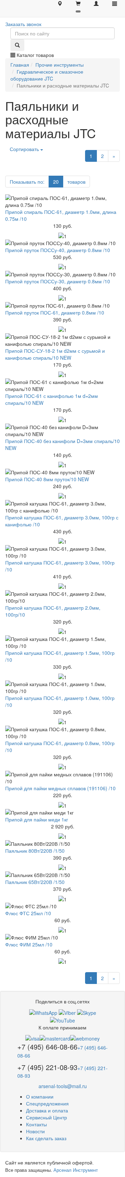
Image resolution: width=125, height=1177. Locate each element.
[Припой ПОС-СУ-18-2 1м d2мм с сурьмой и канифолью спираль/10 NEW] (62, 340)
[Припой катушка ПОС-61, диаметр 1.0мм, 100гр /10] (62, 687)
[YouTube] (62, 1019)
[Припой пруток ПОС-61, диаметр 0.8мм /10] (62, 305)
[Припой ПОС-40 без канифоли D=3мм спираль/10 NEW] (62, 430)
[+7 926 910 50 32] (43, 1011)
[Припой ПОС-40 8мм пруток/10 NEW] (62, 472)
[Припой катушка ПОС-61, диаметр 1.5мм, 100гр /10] (62, 642)
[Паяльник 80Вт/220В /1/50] (62, 843)
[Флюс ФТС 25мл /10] (62, 906)
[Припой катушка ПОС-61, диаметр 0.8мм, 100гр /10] (62, 733)
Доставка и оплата (47, 1110)
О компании (39, 1096)
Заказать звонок (23, 23)
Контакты (36, 1124)
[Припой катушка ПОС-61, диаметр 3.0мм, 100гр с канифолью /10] (62, 507)
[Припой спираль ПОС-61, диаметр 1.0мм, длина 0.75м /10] (62, 201)
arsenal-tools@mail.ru (63, 1086)
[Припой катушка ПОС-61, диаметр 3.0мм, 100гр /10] (62, 552)
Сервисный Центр (46, 1117)
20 (56, 181)
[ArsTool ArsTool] (86, 1011)
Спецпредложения (47, 1103)
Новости (35, 1131)
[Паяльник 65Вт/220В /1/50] (62, 874)
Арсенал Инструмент (75, 1170)
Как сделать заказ (46, 1138)
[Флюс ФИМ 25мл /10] (62, 937)
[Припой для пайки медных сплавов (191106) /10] (62, 778)
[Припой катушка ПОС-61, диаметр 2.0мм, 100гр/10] (62, 597)
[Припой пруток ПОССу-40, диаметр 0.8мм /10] (62, 243)
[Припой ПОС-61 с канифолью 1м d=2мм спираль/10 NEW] (62, 385)
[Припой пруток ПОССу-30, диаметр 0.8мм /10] (62, 274)
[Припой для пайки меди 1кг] (62, 812)
